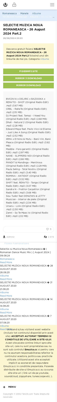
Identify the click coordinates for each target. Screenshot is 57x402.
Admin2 (10, 237)
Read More (6, 262)
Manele (24, 14)
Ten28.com (27, 394)
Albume (36, 14)
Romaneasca (9, 14)
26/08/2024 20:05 (13, 38)
